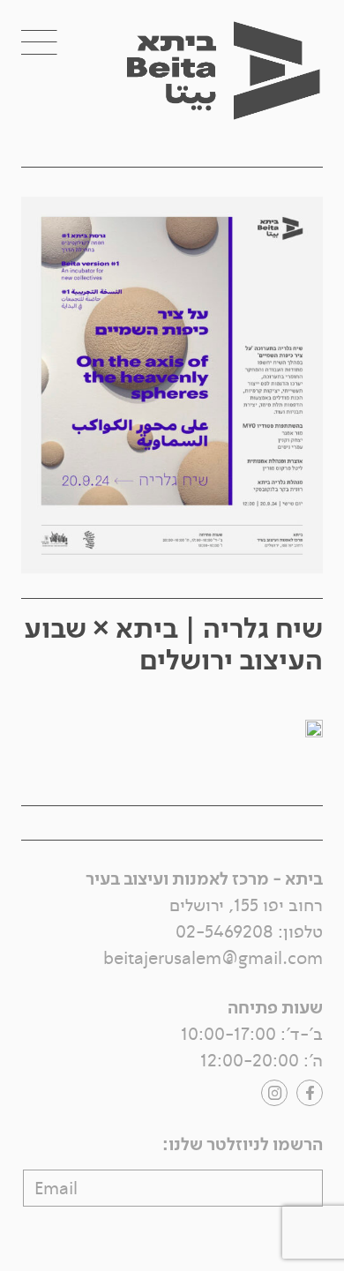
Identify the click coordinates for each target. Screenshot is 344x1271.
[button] (58, 42)
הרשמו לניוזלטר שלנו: (242, 1145)
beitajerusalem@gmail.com (213, 958)
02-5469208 (224, 932)
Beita (240, 96)
